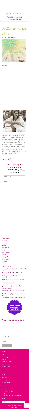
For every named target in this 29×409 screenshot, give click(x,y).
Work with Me (5, 357)
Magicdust (16, 407)
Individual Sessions (6, 361)
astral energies (6, 242)
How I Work (4, 359)
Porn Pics (4, 293)
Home (3, 354)
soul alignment (6, 258)
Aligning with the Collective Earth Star (11, 268)
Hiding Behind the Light (15, 285)
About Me (4, 356)
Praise (3, 370)
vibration (4, 263)
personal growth (6, 252)
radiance (4, 254)
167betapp (5, 297)
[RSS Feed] (11, 160)
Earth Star (4, 245)
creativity (4, 243)
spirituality (4, 261)
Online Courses (5, 364)
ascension (4, 240)
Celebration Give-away (8, 274)
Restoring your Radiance (8, 272)
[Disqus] (14, 88)
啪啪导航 (4, 290)
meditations (5, 250)
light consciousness (7, 249)
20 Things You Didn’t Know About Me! (11, 276)
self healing (5, 256)
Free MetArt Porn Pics (7, 286)
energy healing (6, 247)
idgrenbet (4, 285)
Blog (3, 368)
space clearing (5, 259)
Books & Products (6, 366)
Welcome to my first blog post (17, 297)
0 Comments (14, 37)
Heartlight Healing (6, 363)
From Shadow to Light (8, 279)
